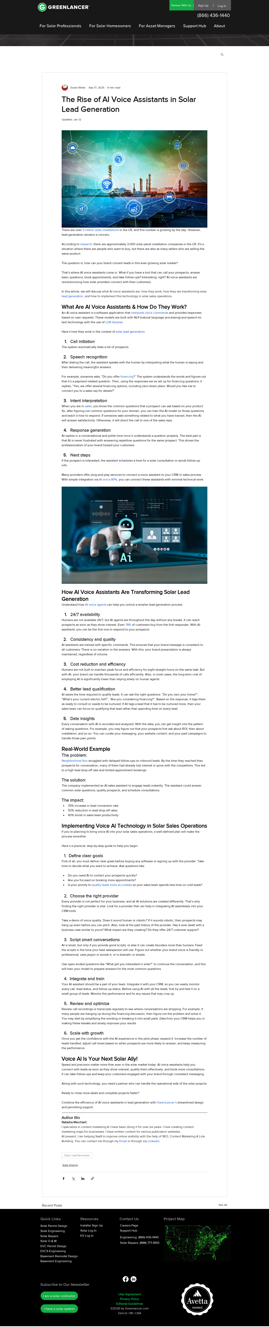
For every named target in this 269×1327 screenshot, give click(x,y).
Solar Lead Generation (77, 1155)
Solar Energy (70, 1165)
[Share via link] (92, 1178)
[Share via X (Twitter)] (73, 1178)
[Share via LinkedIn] (83, 1178)
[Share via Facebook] (63, 1178)
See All (223, 1204)
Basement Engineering (56, 1261)
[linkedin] (133, 1279)
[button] (222, 54)
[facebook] (126, 1279)
